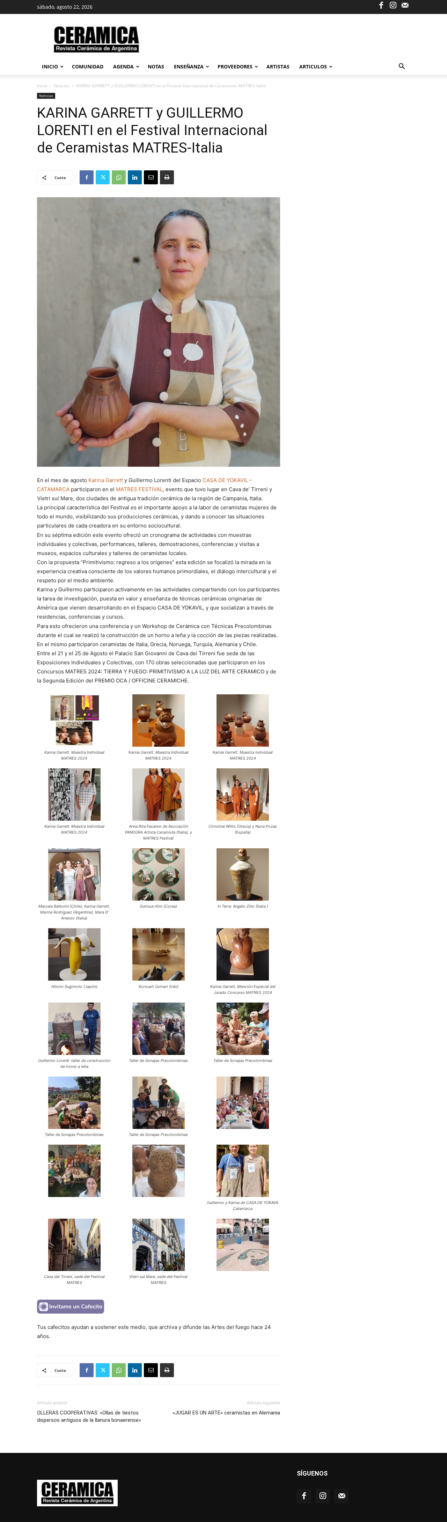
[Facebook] (381, 5)
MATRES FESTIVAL (139, 489)
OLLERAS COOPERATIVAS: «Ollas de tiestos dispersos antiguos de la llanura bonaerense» (89, 1416)
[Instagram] (393, 5)
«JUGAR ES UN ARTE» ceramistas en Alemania (226, 1413)
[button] (401, 67)
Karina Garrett (105, 480)
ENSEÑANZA (189, 66)
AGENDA (123, 66)
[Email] (151, 177)
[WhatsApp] (119, 177)
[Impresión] (167, 177)
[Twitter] (103, 177)
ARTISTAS (278, 66)
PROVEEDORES (235, 66)
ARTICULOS (313, 66)
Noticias (61, 86)
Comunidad (87, 66)
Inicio (50, 66)
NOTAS (156, 66)
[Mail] (405, 5)
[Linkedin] (135, 177)
